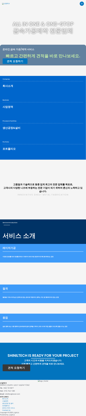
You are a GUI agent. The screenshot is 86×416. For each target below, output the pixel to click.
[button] (15, 61)
